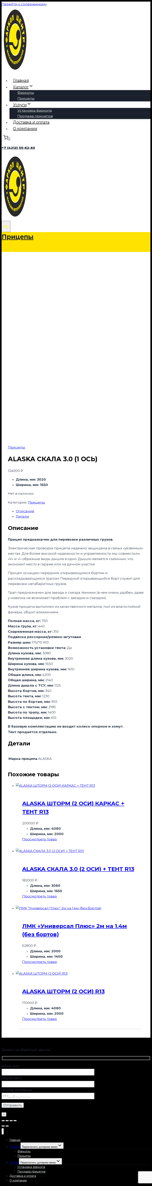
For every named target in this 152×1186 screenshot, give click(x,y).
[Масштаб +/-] (3, 1120)
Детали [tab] (22, 516)
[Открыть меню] (6, 226)
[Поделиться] (11, 1120)
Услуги (14, 1162)
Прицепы (26, 98)
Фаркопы (25, 93)
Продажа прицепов (35, 116)
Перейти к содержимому (24, 4)
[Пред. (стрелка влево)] (3, 1126)
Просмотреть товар (39, 839)
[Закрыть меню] (3, 1131)
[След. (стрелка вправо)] (7, 1126)
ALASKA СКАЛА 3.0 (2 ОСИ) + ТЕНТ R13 (78, 869)
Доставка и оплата (31, 122)
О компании (25, 128)
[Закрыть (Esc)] (15, 1120)
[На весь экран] (7, 1120)
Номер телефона (17, 1090)
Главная (21, 80)
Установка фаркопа (34, 110)
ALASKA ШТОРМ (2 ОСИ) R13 (63, 991)
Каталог (15, 1147)
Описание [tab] (25, 511)
